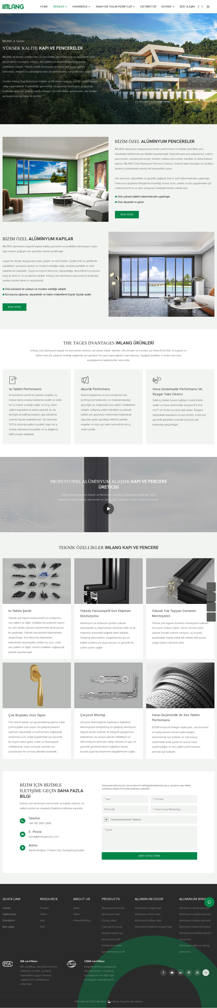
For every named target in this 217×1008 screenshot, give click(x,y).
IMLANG (7, 41)
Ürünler (20, 41)
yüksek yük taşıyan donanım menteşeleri (174, 613)
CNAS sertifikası (94, 961)
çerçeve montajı (92, 715)
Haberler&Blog (81, 920)
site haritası (136, 1001)
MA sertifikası (28, 961)
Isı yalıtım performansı (25, 389)
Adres (33, 845)
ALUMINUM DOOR (149, 899)
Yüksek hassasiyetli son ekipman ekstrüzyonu (105, 613)
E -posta (35, 831)
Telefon (34, 818)
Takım (76, 914)
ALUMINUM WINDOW (195, 899)
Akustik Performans (95, 389)
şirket (76, 908)
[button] (198, 6)
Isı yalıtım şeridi (19, 611)
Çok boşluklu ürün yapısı (26, 715)
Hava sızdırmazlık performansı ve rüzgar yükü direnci (177, 391)
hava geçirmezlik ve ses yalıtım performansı (176, 717)
